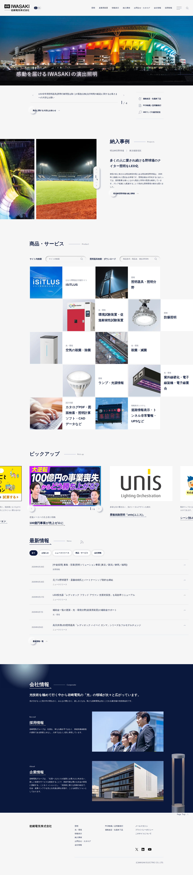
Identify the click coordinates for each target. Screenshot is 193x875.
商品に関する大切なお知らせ (44, 110)
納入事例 (126, 8)
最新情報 (39, 540)
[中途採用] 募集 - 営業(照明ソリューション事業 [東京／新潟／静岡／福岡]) (90, 565)
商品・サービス (82, 553)
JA (36, 8)
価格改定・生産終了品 (152, 99)
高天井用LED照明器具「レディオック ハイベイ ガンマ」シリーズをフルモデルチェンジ (97, 625)
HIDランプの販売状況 (151, 112)
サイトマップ (179, 8)
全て (33, 553)
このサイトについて (143, 834)
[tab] (33, 553)
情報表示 (115, 8)
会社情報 (157, 8)
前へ (32, 95)
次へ (123, 95)
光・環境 (78, 830)
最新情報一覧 (38, 641)
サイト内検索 (187, 8)
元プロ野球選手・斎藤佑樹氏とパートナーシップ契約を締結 (83, 580)
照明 (93, 8)
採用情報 (168, 8)
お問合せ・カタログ (142, 8)
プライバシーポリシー (144, 830)
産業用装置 (103, 8)
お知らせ (45, 553)
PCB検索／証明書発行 (152, 105)
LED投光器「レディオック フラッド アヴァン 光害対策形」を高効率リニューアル (94, 595)
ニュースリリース (62, 553)
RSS (82, 541)
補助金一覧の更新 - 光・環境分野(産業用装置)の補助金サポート (85, 610)
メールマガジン (141, 826)
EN (39, 8)
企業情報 (36, 772)
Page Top (181, 814)
